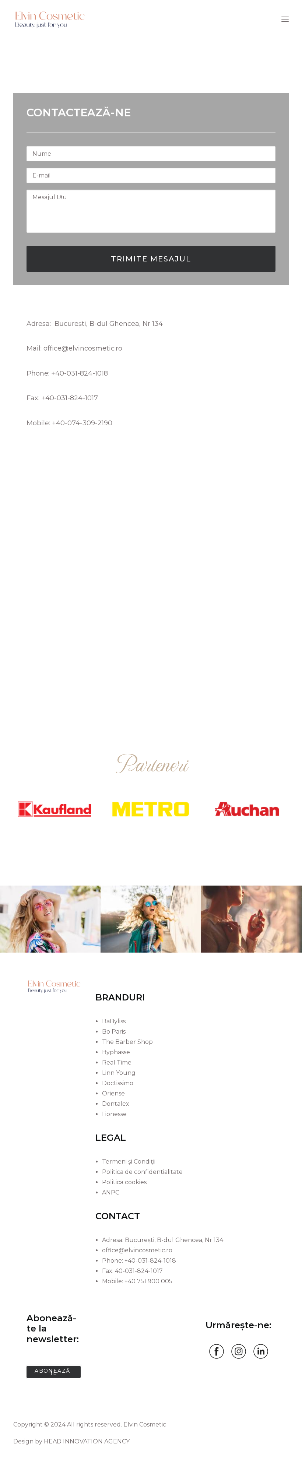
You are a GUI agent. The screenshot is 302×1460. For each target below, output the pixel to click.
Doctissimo (117, 1083)
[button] (285, 19)
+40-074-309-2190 (82, 423)
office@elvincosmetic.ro (82, 348)
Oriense (113, 1093)
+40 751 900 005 (148, 1281)
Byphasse (116, 1052)
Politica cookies (124, 1182)
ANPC (110, 1192)
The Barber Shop (127, 1041)
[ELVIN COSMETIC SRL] (50, 19)
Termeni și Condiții (128, 1161)
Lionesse (114, 1114)
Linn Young (119, 1072)
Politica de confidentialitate (142, 1171)
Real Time (116, 1062)
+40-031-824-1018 (79, 373)
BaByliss (114, 1021)
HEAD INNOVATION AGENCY (87, 1441)
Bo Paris (114, 1031)
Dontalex (115, 1103)
